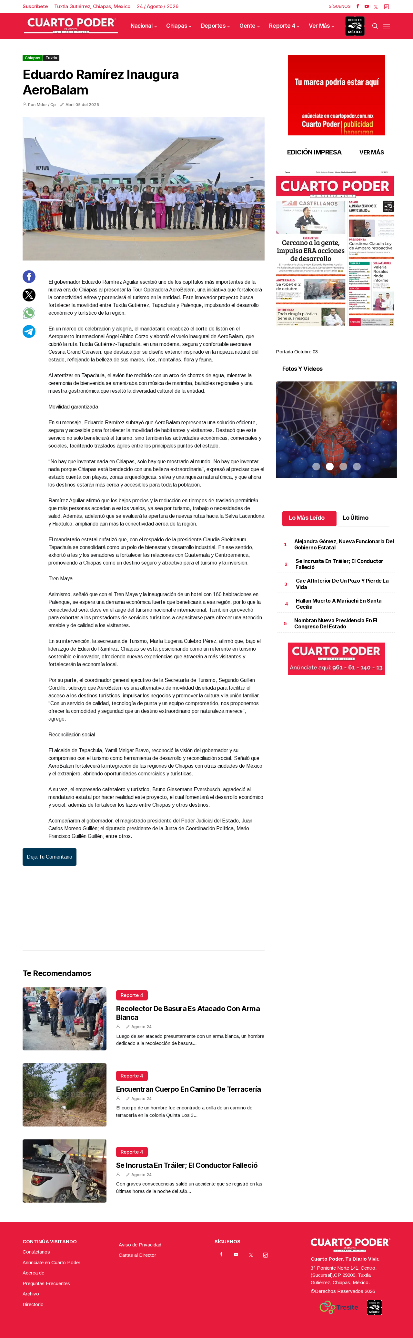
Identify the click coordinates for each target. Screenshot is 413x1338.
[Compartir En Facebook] (29, 281)
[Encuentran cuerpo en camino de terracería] (64, 1094)
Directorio (33, 1304)
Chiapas (176, 26)
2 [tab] (330, 344)
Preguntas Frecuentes (46, 1283)
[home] (71, 25)
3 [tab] (343, 344)
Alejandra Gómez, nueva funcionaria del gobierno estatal (344, 544)
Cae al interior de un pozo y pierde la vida (342, 583)
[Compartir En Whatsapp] (29, 318)
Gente (247, 26)
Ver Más (319, 26)
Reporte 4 (282, 26)
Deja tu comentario (49, 857)
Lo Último (355, 517)
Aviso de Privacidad (140, 1244)
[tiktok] (386, 6)
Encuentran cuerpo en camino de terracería (188, 1089)
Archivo (31, 1293)
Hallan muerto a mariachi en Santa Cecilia (339, 603)
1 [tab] (316, 344)
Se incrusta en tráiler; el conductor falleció (186, 1165)
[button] (336, 249)
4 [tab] (357, 344)
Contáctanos (36, 1251)
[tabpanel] (336, 263)
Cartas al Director (137, 1255)
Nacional (142, 26)
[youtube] (367, 6)
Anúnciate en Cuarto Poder (51, 1262)
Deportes (213, 26)
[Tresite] (338, 1307)
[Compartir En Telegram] (29, 336)
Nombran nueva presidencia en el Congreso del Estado (335, 623)
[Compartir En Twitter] (29, 299)
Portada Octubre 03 (297, 351)
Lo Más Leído (307, 517)
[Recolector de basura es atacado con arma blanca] (64, 1018)
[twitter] (376, 6)
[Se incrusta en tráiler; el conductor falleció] (64, 1171)
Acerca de (33, 1272)
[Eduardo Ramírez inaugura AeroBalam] (144, 189)
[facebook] (358, 6)
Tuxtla (51, 57)
